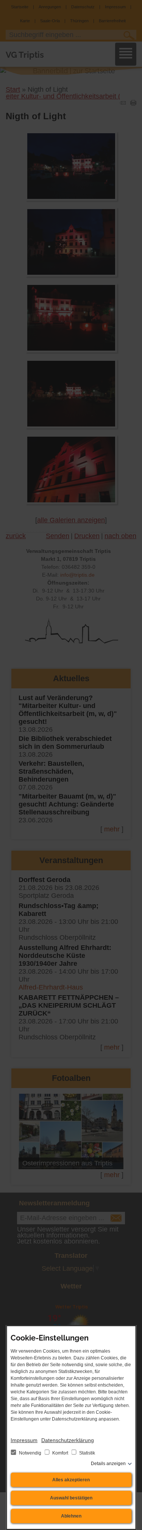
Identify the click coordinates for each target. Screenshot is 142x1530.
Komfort (60, 1453)
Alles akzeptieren (71, 1479)
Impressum (24, 1440)
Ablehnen (71, 1516)
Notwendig (30, 1453)
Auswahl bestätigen (71, 1498)
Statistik (86, 1453)
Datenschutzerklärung (67, 1440)
